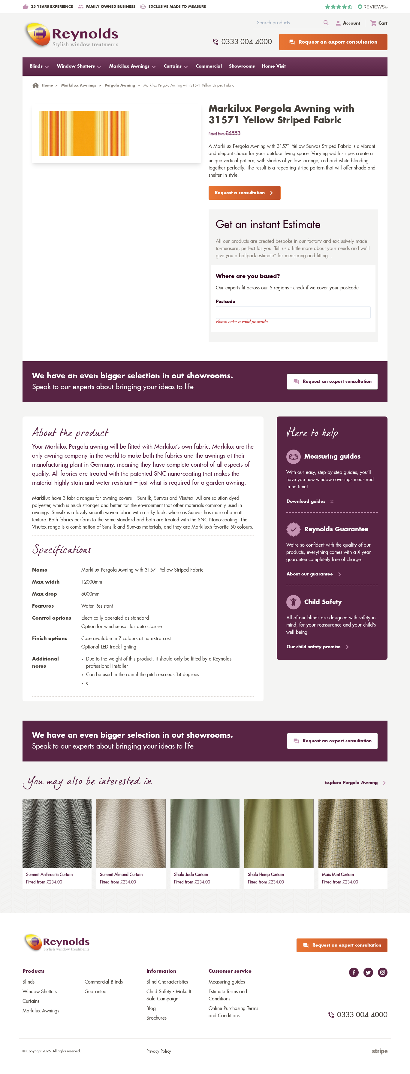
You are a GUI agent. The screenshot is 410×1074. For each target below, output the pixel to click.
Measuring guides (227, 982)
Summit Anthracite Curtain (49, 875)
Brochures (156, 1018)
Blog (151, 1008)
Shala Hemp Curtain (266, 875)
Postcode (225, 302)
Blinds (29, 982)
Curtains (31, 1001)
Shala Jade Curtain (191, 875)
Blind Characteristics (167, 982)
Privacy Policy (158, 1051)
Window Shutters (40, 991)
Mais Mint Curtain (338, 875)
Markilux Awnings (41, 1010)
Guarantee (95, 991)
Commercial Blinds (104, 982)
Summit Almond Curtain (121, 875)
